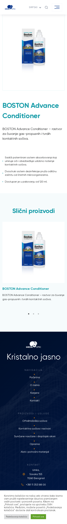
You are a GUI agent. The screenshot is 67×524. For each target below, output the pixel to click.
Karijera (34, 392)
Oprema (35, 444)
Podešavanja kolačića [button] (16, 516)
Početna (35, 377)
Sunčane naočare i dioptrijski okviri (34, 436)
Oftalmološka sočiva (34, 420)
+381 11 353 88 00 (36, 484)
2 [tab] (33, 314)
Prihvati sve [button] (38, 516)
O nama (35, 385)
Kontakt (35, 400)
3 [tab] (38, 314)
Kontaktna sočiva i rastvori (35, 428)
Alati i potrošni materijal (35, 451)
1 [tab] (28, 314)
